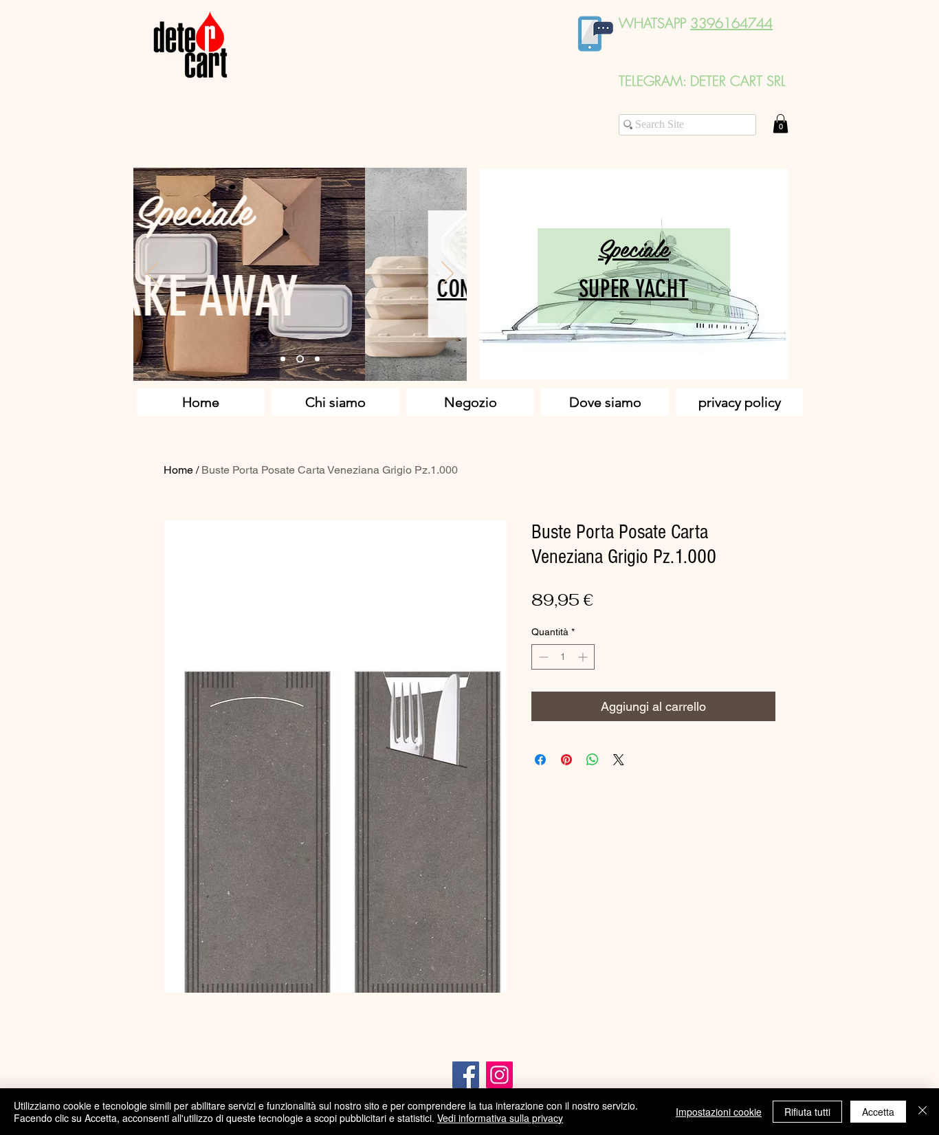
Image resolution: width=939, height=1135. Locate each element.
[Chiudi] (922, 1111)
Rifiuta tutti (807, 1112)
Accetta (878, 1112)
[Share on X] (618, 759)
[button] (780, 123)
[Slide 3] (317, 359)
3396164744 (731, 23)
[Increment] (584, 657)
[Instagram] (499, 1074)
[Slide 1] (282, 359)
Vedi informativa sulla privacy (500, 1118)
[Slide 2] (300, 359)
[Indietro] (152, 274)
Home (178, 469)
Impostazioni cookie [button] (719, 1112)
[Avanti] (447, 274)
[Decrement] (542, 657)
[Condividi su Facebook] (540, 759)
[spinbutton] (563, 657)
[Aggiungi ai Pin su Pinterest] (566, 759)
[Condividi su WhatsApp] (592, 759)
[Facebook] (465, 1074)
